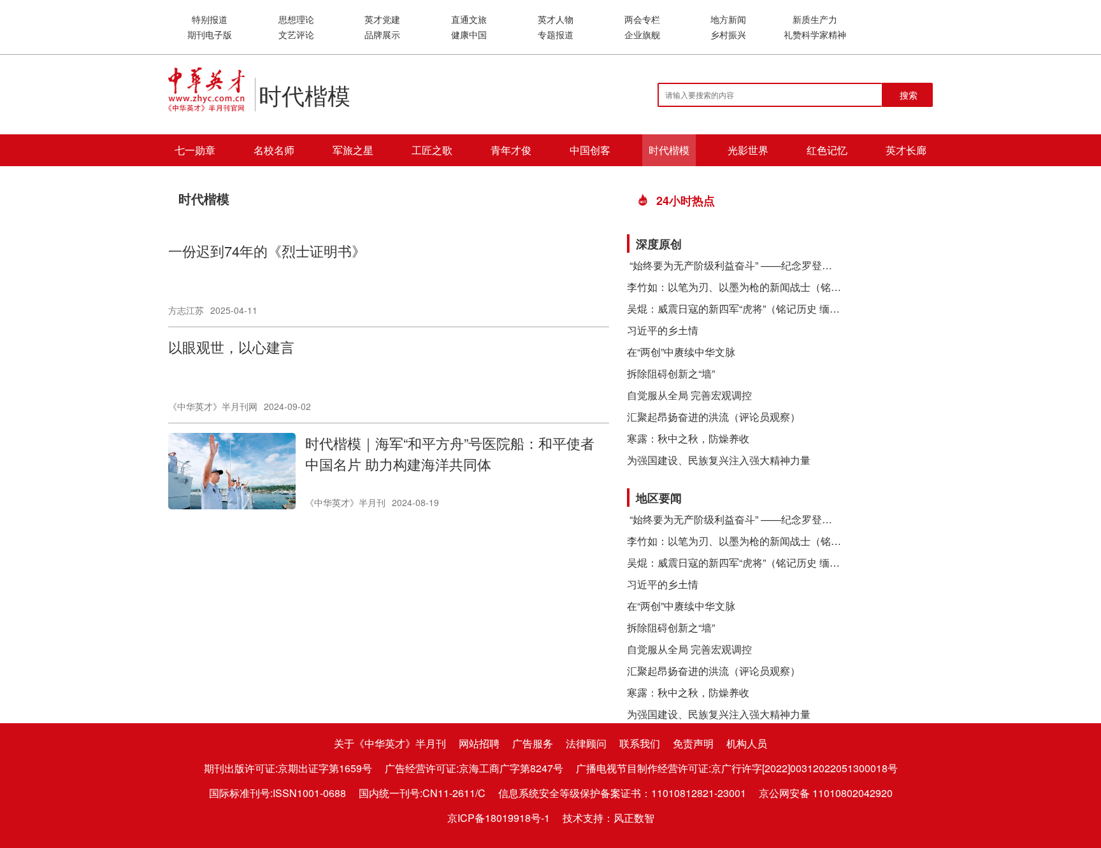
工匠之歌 (432, 150)
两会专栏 (642, 19)
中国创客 (590, 150)
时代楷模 (669, 150)
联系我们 (639, 743)
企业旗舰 (642, 34)
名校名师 (274, 150)
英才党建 (382, 19)
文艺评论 (296, 34)
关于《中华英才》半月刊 (390, 743)
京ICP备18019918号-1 (498, 817)
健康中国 (469, 34)
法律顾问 (586, 743)
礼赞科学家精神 (815, 34)
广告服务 (532, 743)
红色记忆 (827, 150)
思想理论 (296, 19)
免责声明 (693, 743)
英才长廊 (906, 150)
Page (190, 531)
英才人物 (555, 19)
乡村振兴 (728, 34)
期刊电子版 (209, 34)
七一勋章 (195, 150)
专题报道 (555, 34)
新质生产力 (815, 19)
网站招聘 (479, 743)
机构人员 (746, 743)
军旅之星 (353, 150)
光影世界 (748, 150)
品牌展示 (382, 34)
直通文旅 (469, 19)
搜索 (909, 94)
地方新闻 (728, 19)
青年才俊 (511, 150)
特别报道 (209, 19)
